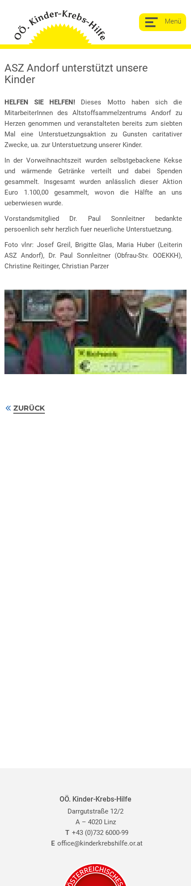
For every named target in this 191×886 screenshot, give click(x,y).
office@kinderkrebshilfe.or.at (97, 843)
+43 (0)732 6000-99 (96, 833)
